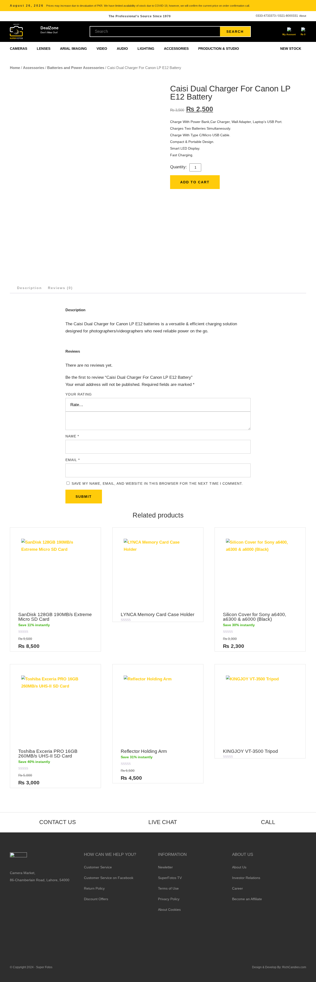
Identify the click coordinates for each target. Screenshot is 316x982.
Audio (123, 49)
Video (102, 49)
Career (237, 888)
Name (72, 436)
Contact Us (57, 822)
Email (72, 460)
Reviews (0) (60, 288)
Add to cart (195, 182)
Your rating (78, 394)
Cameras (19, 49)
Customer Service (98, 867)
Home (15, 68)
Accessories (177, 49)
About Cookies (169, 910)
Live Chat (162, 822)
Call (268, 822)
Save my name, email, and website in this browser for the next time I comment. (157, 483)
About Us (239, 867)
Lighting (146, 49)
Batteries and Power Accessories (75, 68)
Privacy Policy (168, 899)
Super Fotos (44, 967)
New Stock (290, 49)
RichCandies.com (294, 967)
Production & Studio (219, 49)
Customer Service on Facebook (108, 878)
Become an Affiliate (247, 899)
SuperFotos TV (170, 878)
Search (235, 32)
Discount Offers (96, 899)
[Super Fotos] (16, 31)
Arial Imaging (74, 49)
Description (29, 288)
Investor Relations (246, 878)
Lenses (44, 49)
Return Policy (94, 888)
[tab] (29, 288)
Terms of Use (168, 888)
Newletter (165, 867)
